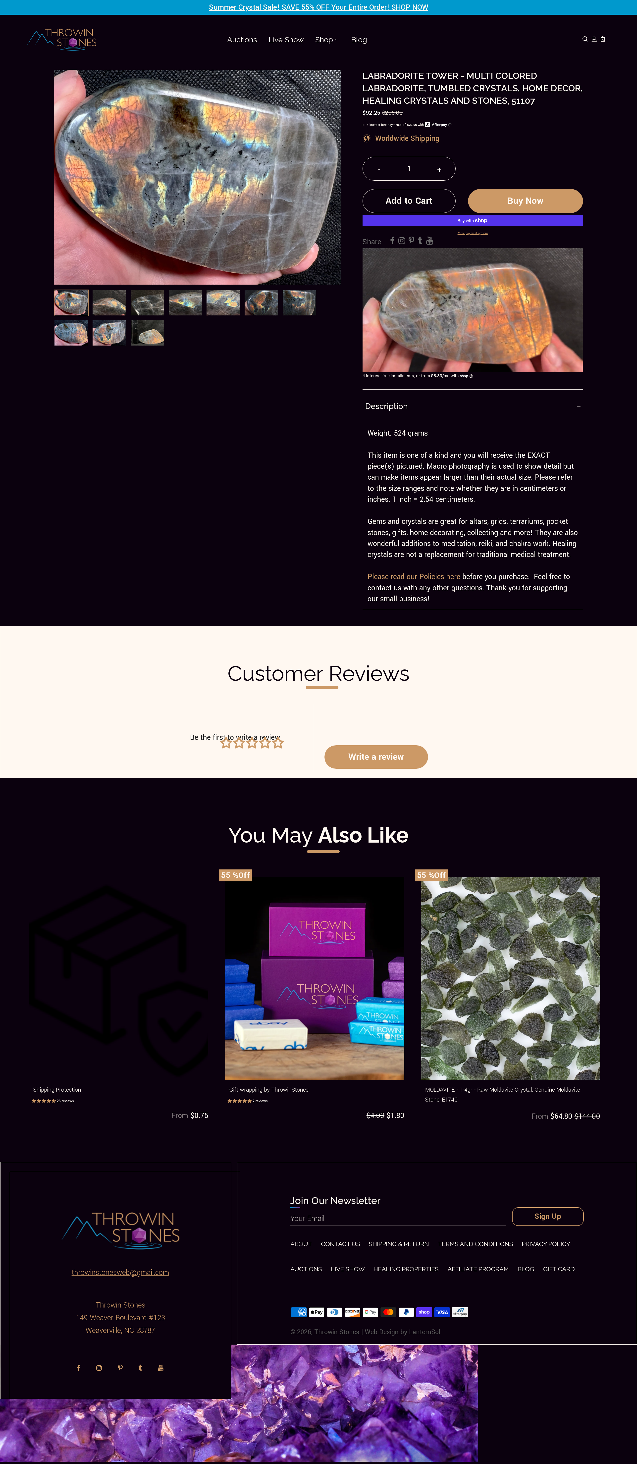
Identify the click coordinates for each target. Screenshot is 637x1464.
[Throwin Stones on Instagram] (401, 241)
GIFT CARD (559, 1269)
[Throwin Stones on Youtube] (429, 241)
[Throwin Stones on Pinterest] (411, 241)
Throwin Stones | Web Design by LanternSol (377, 1332)
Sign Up (547, 1216)
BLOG (526, 1269)
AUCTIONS (306, 1269)
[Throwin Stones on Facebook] (392, 241)
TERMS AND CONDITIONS (475, 1244)
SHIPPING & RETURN (399, 1244)
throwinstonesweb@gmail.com (120, 1272)
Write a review (376, 757)
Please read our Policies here (414, 577)
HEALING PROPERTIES (406, 1269)
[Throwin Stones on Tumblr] (420, 241)
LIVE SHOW (348, 1269)
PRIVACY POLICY (546, 1244)
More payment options (473, 233)
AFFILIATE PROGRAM (478, 1269)
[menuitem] (242, 40)
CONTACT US (340, 1244)
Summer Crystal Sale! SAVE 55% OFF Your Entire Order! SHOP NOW (318, 7)
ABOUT (301, 1244)
